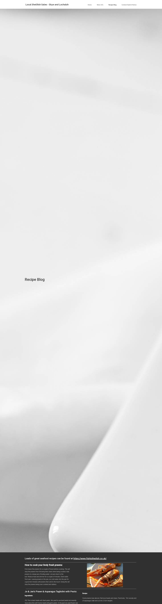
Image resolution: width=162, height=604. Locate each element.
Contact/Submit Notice (129, 5)
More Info (100, 5)
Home (90, 5)
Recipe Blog (112, 5)
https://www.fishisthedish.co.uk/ (89, 558)
